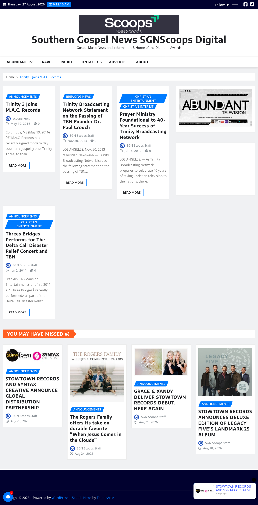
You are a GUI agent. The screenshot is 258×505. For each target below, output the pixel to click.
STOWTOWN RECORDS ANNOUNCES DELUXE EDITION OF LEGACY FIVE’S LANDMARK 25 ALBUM (225, 422)
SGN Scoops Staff (82, 135)
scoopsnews (21, 118)
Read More (17, 165)
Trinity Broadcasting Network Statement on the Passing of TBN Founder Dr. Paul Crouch (86, 115)
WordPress (60, 498)
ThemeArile (105, 498)
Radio (66, 62)
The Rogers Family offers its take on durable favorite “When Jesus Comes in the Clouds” (96, 428)
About (142, 62)
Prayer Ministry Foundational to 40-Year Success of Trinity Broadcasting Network (143, 125)
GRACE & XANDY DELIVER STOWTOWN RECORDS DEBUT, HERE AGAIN (160, 399)
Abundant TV (20, 62)
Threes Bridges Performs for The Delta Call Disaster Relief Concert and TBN (27, 245)
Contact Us (90, 62)
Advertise (119, 62)
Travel (46, 62)
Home (10, 77)
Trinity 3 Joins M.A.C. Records (40, 77)
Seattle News (82, 498)
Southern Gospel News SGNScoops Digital (129, 39)
